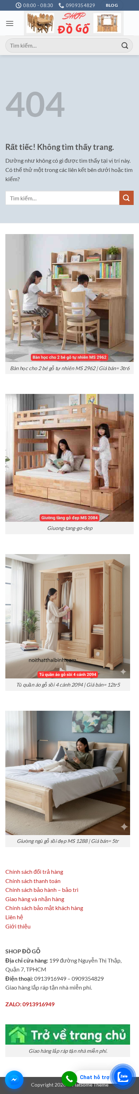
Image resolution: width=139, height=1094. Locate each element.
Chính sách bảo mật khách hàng (44, 907)
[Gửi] (125, 45)
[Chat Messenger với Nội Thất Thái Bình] (14, 1080)
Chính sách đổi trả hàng (34, 871)
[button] (9, 23)
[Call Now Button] (69, 1079)
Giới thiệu (18, 926)
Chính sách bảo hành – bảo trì (41, 889)
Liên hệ (14, 917)
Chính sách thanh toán (33, 880)
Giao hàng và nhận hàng (34, 898)
